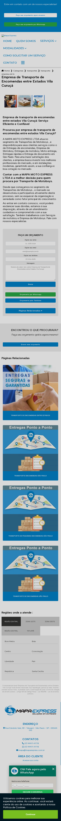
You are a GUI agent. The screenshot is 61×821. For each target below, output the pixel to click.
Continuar (30, 814)
